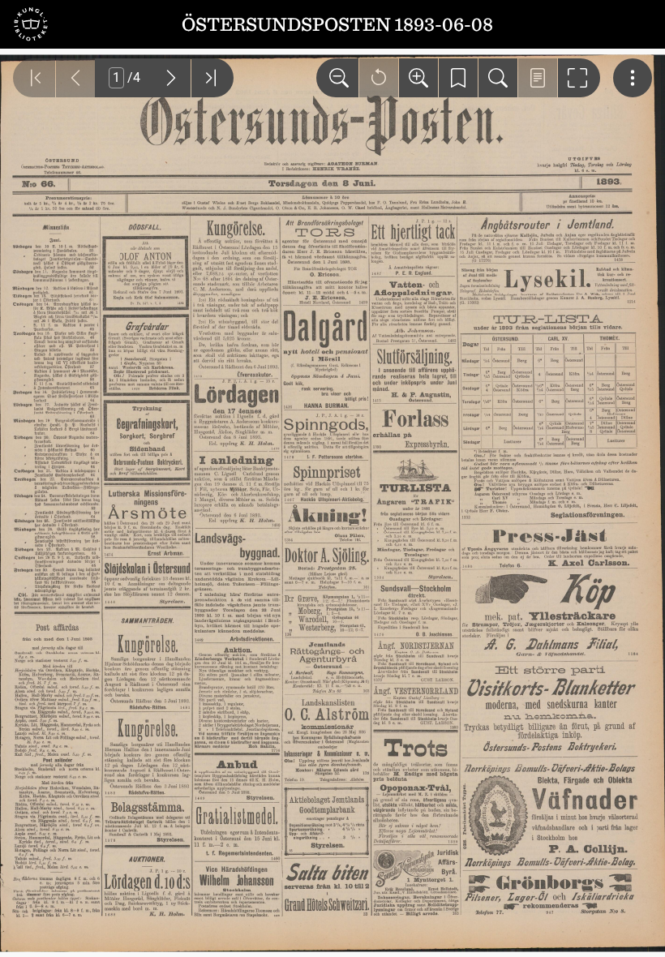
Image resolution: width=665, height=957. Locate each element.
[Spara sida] (458, 77)
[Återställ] (378, 77)
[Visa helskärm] (579, 77)
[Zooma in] (418, 77)
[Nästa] (171, 77)
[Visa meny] (632, 77)
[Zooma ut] (337, 77)
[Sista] (212, 77)
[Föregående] (75, 77)
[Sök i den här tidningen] (497, 77)
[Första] (34, 77)
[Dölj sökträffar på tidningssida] (537, 77)
